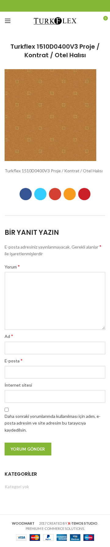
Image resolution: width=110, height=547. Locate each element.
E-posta (14, 360)
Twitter (40, 6)
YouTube (70, 6)
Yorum (12, 266)
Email (55, 6)
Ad (9, 336)
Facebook (32, 6)
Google (47, 6)
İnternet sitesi (18, 385)
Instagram (63, 6)
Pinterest (78, 6)
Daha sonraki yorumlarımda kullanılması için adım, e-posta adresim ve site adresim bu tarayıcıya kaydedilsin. (53, 423)
